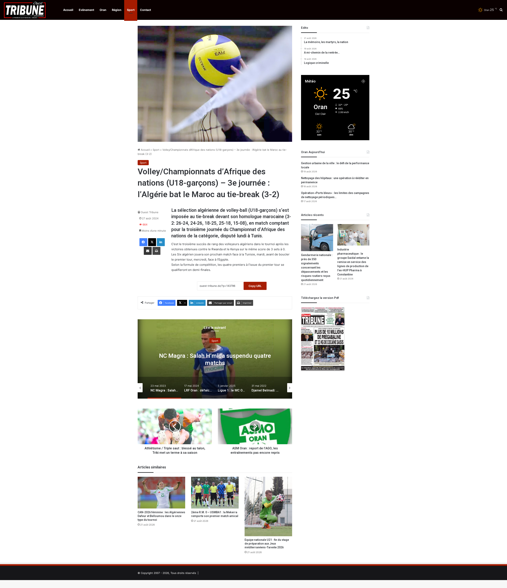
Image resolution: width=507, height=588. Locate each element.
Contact (145, 10)
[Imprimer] (156, 251)
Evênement (86, 10)
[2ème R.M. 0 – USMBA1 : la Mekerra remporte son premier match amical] (215, 492)
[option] (215, 359)
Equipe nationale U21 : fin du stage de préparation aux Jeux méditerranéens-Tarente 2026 (267, 544)
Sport (130, 10)
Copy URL (255, 286)
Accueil (68, 10)
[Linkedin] (161, 242)
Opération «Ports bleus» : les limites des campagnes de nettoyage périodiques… (335, 195)
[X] (152, 242)
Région (116, 10)
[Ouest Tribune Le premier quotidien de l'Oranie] (25, 10)
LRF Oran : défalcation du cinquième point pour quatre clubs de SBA (214, 359)
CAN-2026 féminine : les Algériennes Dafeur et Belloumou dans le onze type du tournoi (161, 516)
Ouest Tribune (149, 212)
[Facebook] (143, 242)
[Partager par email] (148, 251)
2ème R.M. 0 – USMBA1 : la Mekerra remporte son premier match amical (214, 514)
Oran (103, 10)
